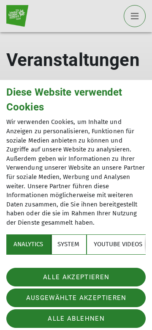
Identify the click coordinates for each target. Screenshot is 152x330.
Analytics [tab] (28, 244)
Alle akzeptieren (76, 277)
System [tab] (68, 244)
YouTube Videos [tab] (118, 244)
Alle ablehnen (76, 318)
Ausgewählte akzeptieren (76, 298)
